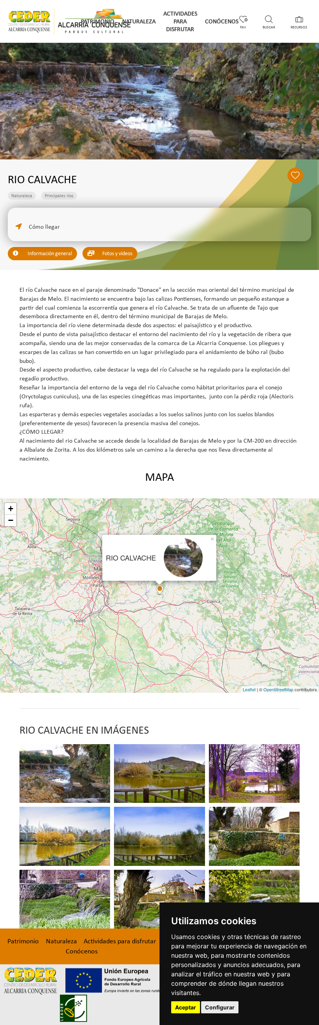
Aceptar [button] (185, 1007)
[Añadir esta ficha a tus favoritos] (299, 178)
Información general (49, 253)
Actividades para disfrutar (180, 21)
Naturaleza (139, 21)
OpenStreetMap (278, 689)
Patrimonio (97, 21)
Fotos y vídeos (116, 253)
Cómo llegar (43, 226)
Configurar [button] (220, 1007)
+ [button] (10, 508)
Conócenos (221, 21)
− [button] (10, 520)
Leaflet (249, 689)
